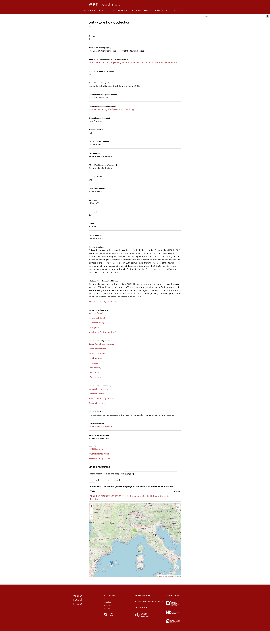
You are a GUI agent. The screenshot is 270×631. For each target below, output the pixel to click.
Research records (97, 403)
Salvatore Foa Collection (100, 426)
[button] (111, 563)
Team (113, 10)
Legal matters (95, 358)
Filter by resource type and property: (106, 473)
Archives (148, 10)
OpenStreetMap (169, 576)
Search (267, 16)
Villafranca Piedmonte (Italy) (102, 332)
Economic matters (97, 348)
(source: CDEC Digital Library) (103, 301)
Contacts (174, 10)
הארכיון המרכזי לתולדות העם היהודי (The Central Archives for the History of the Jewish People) (133, 62)
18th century (95, 377)
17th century (95, 372)
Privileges (93, 363)
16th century (95, 367)
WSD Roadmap (89, 10)
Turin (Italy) (94, 327)
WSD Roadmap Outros (99, 458)
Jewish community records (101, 398)
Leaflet (160, 576)
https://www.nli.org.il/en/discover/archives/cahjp (111, 109)
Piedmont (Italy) (96, 322)
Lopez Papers (161, 10)
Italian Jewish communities (101, 344)
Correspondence (96, 393)
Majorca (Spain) (96, 313)
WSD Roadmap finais (99, 453)
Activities (122, 10)
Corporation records (98, 389)
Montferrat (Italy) (97, 318)
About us (103, 10)
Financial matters (97, 353)
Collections (135, 10)
